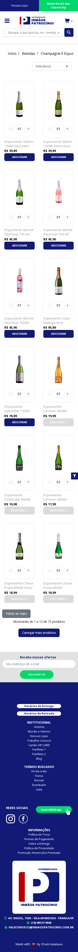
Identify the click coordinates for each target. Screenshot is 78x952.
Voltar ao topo (16, 613)
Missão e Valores (39, 731)
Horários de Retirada (39, 713)
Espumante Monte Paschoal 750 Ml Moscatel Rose (58, 234)
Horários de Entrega (39, 706)
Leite (39, 789)
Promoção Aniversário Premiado (39, 853)
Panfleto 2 (39, 754)
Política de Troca (39, 834)
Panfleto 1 (39, 749)
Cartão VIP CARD (39, 745)
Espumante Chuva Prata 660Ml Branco (57, 587)
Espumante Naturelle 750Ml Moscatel (17, 410)
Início (12, 53)
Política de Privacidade (39, 848)
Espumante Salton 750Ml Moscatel (18, 143)
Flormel (39, 780)
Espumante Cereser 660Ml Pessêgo (55, 410)
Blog (39, 759)
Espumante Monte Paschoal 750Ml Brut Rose (19, 322)
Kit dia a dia (39, 771)
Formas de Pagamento (39, 839)
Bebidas (28, 53)
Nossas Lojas (19, 5)
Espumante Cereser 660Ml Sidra (55, 499)
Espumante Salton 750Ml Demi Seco (57, 143)
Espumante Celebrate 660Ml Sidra (17, 499)
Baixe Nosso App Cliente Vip (58, 5)
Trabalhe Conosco (39, 740)
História (39, 727)
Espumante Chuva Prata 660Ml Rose (18, 585)
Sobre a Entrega (39, 843)
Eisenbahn (39, 785)
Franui (39, 776)
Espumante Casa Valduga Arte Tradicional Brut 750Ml (56, 324)
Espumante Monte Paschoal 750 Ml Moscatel (19, 234)
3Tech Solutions (52, 944)
